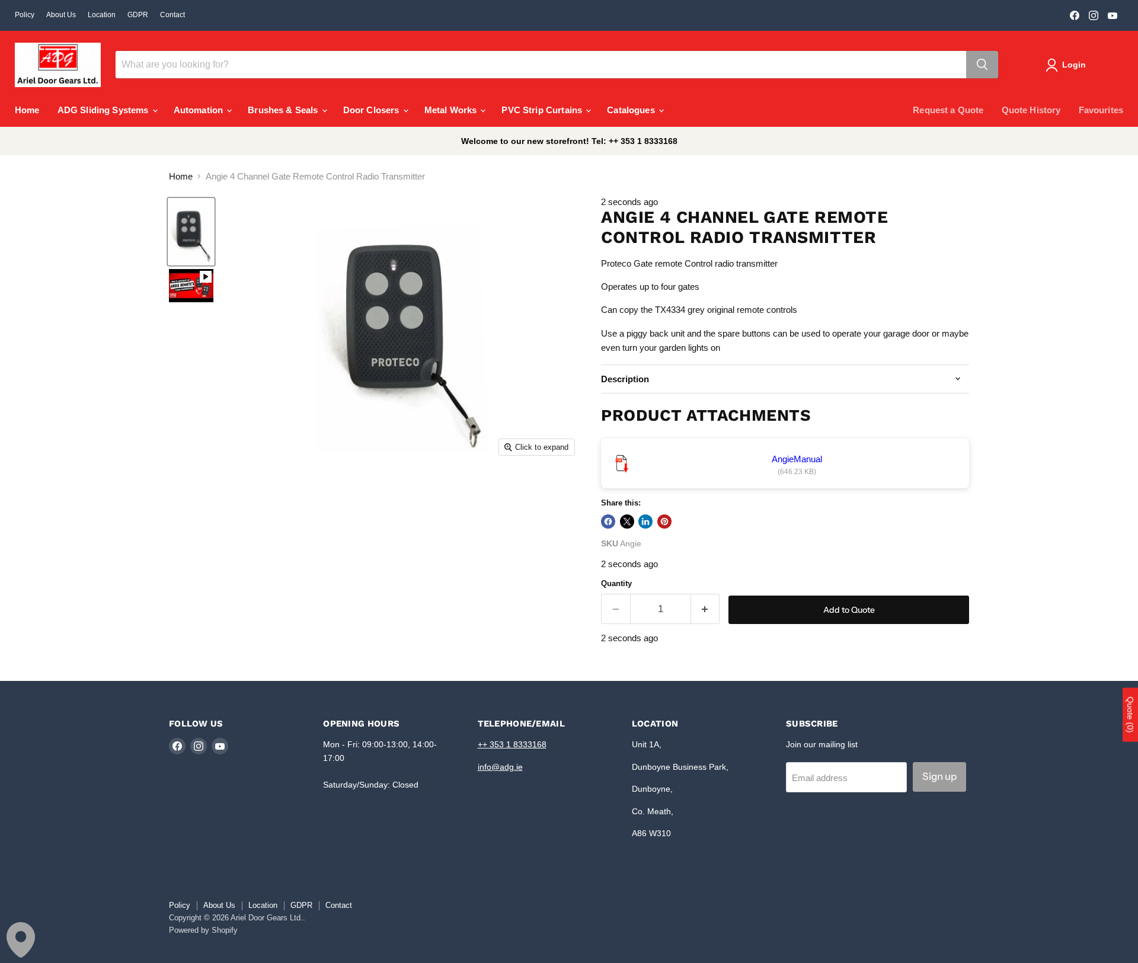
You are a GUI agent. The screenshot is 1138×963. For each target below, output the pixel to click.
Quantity (616, 583)
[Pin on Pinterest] (664, 521)
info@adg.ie (500, 767)
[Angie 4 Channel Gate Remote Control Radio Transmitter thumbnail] (191, 231)
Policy (24, 15)
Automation (200, 110)
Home (27, 110)
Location (102, 15)
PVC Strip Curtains (542, 110)
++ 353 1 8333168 (512, 744)
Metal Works (452, 110)
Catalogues (632, 110)
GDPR (137, 15)
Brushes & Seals (284, 110)
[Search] (982, 64)
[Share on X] (627, 521)
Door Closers (372, 110)
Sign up (939, 776)
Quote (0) (1130, 714)
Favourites (1101, 110)
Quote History (1031, 110)
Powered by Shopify (203, 930)
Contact (172, 15)
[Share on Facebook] (608, 521)
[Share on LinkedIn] (645, 521)
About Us (61, 15)
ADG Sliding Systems (104, 110)
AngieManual (797, 459)
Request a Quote (948, 110)
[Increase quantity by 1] (705, 609)
